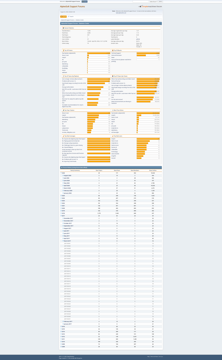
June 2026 (67, 180)
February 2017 (68, 321)
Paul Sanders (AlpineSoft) (68, 53)
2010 (63, 341)
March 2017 (67, 241)
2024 (63, 198)
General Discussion (116, 55)
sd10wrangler (115, 132)
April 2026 (67, 185)
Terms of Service (115, 81)
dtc (63, 59)
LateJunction (65, 128)
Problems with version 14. (69, 81)
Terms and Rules (154, 356)
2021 (63, 206)
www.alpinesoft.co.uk (121, 13)
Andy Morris (114, 128)
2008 (63, 346)
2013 (63, 334)
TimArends (65, 130)
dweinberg (65, 64)
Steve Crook (65, 55)
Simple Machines (70, 356)
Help (148, 356)
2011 (63, 339)
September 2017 (68, 226)
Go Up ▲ (161, 356)
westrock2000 (115, 154)
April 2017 (67, 238)
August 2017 (67, 228)
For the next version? (117, 99)
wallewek (64, 72)
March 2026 (67, 188)
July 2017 (66, 231)
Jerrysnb (64, 61)
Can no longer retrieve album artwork (72, 79)
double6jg (64, 68)
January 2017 (68, 324)
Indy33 (64, 57)
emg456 (113, 156)
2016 (63, 326)
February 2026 (68, 190)
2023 (63, 200)
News (112, 57)
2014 (63, 331)
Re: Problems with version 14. (70, 159)
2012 (63, 336)
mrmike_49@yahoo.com (68, 132)
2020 (63, 208)
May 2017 (67, 236)
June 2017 (67, 233)
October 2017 (68, 223)
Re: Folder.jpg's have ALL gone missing (72, 145)
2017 (63, 216)
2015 (63, 329)
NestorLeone (115, 145)
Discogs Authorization (68, 87)
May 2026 (67, 183)
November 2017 (68, 221)
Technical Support (116, 53)
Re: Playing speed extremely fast (71, 141)
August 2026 (67, 175)
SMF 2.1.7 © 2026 (63, 356)
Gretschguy (114, 151)
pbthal (138, 39)
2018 (63, 213)
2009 (63, 344)
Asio (63, 103)
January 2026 (68, 193)
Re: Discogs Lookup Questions (70, 143)
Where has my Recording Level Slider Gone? (74, 93)
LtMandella (65, 66)
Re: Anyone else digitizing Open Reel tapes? (73, 139)
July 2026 (66, 178)
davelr (113, 121)
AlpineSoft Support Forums (72, 6)
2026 (63, 173)
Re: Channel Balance (67, 147)
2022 (63, 203)
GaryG (64, 70)
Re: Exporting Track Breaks (69, 161)
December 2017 (68, 218)
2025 (63, 195)
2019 (63, 211)
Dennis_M (114, 147)
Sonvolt (113, 158)
